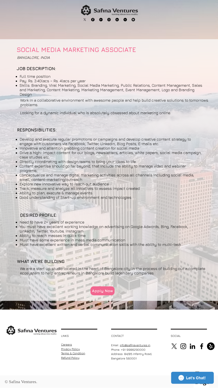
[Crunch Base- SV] (133, 19)
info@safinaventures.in (135, 345)
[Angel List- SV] (125, 19)
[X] (84, 19)
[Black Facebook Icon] (201, 346)
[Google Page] (211, 346)
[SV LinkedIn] (117, 19)
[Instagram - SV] (109, 19)
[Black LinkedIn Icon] (192, 346)
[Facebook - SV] (93, 19)
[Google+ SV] (101, 19)
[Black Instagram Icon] (183, 346)
